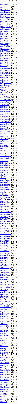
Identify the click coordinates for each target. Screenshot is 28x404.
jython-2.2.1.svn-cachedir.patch (3, 345)
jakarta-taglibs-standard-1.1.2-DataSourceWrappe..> (5, 131)
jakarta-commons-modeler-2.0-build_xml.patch (5, 126)
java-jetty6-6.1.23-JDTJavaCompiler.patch (4, 240)
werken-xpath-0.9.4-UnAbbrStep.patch (4, 391)
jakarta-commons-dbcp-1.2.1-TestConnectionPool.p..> (5, 111)
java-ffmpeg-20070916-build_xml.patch (4, 195)
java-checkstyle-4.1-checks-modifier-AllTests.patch (5, 166)
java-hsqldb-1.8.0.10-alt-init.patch (4, 217)
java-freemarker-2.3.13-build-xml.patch (4, 202)
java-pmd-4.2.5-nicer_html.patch (3, 293)
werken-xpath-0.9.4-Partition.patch (4, 390)
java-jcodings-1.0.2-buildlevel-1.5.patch (4, 229)
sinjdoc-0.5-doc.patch (2, 383)
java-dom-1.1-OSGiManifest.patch (3, 175)
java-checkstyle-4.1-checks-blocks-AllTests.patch (5, 163)
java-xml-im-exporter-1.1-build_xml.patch (4, 327)
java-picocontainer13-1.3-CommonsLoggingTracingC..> (5, 275)
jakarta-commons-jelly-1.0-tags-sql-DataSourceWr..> (5, 122)
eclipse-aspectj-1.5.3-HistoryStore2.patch (4, 69)
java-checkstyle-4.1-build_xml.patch (4, 162)
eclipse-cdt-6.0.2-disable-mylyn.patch (4, 76)
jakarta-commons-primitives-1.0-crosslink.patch (5, 128)
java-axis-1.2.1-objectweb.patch (3, 145)
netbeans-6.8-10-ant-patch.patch (3, 366)
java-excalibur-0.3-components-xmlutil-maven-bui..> (5, 186)
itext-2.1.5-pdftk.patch (2, 94)
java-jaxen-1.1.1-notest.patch (3, 227)
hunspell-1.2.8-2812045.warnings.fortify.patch (5, 92)
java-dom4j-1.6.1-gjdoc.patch (3, 177)
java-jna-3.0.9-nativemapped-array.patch (4, 251)
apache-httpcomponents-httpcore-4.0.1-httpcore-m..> (5, 22)
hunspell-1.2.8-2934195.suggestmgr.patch (4, 93)
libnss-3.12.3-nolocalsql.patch (3, 347)
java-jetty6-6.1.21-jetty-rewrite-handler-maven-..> (5, 239)
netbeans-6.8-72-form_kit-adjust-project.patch (5, 370)
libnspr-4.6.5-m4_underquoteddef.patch (4, 346)
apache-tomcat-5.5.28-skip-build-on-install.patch (5, 42)
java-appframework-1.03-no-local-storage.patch (5, 138)
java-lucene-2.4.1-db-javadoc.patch (4, 261)
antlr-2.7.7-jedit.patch (2, 6)
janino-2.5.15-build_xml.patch (3, 132)
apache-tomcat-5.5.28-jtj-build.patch (4, 41)
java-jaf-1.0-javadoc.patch (3, 226)
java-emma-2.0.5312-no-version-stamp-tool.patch (5, 183)
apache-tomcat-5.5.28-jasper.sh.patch (4, 38)
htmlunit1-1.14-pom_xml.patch (3, 89)
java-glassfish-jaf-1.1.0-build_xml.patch (4, 204)
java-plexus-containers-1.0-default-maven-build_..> (5, 286)
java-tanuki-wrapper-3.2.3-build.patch (4, 318)
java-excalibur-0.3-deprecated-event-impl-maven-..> (5, 189)
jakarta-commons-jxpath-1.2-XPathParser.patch (5, 123)
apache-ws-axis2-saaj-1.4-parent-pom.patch (4, 52)
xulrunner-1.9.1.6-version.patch (3, 402)
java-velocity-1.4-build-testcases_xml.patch (5, 322)
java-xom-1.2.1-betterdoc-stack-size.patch (4, 330)
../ (0, 2)
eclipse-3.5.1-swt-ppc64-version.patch (4, 63)
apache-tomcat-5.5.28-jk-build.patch (4, 39)
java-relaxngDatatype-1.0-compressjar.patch (4, 296)
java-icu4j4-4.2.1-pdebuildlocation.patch (4, 222)
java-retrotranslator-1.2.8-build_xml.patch (4, 297)
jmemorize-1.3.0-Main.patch (3, 343)
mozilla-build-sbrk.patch (2, 358)
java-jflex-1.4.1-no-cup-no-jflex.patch (4, 246)
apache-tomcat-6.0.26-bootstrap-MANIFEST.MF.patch (5, 46)
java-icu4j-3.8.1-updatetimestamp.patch (4, 220)
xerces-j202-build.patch (2, 396)
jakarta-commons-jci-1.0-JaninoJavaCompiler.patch (5, 119)
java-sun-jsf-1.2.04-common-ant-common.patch (5, 314)
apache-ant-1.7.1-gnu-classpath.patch (4, 9)
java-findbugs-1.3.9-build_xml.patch (4, 196)
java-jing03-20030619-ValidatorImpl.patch (4, 248)
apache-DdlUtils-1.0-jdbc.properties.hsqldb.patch (5, 8)
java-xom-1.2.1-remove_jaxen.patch (3, 332)
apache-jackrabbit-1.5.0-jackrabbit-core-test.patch (5, 23)
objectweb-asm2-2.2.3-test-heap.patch (4, 379)
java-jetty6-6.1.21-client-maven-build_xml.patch (5, 237)
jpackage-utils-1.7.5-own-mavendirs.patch (4, 344)
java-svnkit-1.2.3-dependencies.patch (4, 317)
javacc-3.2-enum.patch (2, 337)
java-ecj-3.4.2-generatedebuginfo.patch (4, 180)
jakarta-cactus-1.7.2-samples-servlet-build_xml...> (5, 100)
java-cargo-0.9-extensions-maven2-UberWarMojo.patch (5, 156)
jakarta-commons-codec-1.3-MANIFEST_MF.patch (5, 106)
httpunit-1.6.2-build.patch (3, 90)
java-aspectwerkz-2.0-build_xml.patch (4, 139)
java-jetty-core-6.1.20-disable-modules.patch (5, 235)
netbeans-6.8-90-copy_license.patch (4, 371)
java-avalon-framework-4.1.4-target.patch (4, 141)
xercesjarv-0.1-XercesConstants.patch (4, 398)
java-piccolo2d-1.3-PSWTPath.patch (3, 274)
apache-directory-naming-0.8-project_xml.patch (5, 14)
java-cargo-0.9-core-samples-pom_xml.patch (4, 154)
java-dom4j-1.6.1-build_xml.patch (3, 176)
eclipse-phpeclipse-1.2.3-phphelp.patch (4, 84)
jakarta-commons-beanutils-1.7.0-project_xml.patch (5, 103)
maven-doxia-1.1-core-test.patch (3, 350)
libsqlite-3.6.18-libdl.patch (3, 348)
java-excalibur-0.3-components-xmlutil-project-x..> (5, 187)
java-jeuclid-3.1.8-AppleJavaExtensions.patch (5, 242)
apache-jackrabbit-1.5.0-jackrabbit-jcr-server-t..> (5, 24)
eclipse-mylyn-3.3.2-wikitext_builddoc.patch (5, 82)
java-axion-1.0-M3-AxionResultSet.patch (4, 142)
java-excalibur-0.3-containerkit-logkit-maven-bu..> (5, 188)
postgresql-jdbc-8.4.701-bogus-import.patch (4, 380)
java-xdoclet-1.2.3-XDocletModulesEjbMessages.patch (5, 325)
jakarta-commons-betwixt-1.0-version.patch (4, 105)
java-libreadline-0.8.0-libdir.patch (4, 258)
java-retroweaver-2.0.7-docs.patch (3, 298)
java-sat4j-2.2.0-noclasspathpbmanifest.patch (5, 301)
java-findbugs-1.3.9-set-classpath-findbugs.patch (5, 197)
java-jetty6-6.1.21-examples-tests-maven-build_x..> (5, 238)
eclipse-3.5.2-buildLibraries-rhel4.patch (4, 65)
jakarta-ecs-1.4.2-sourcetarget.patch (4, 130)
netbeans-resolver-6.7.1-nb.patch (3, 375)
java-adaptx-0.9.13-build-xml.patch (4, 136)
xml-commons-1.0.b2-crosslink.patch (4, 400)
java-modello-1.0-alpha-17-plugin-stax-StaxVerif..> (5, 264)
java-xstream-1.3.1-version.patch (3, 334)
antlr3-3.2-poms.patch (2, 7)
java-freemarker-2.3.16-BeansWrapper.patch (4, 203)
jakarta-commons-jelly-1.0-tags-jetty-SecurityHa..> (5, 120)
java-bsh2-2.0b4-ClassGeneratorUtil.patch (4, 147)
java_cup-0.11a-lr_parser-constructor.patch (4, 335)
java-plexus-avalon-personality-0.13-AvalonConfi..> (5, 278)
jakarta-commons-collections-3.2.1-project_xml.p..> (5, 108)
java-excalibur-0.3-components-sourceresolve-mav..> (5, 185)
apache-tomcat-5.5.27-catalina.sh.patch (4, 29)
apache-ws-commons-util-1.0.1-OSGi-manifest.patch (5, 54)
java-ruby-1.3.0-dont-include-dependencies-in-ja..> (5, 300)
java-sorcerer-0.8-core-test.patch (3, 309)
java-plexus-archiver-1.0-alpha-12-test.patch (5, 277)
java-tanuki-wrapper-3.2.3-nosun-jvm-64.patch (5, 319)
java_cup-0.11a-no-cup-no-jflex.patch (4, 336)
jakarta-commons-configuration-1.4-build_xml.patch (5, 109)
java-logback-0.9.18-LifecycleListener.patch (5, 259)
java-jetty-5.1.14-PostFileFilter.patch (4, 231)
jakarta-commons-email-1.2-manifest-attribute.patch (5, 116)
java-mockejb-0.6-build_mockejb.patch (4, 263)
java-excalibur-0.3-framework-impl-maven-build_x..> (5, 192)
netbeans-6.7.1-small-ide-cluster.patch (4, 364)
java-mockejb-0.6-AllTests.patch (3, 262)
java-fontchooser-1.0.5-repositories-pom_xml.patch (5, 199)
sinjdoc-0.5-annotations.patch (3, 382)
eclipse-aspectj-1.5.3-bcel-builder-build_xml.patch (5, 75)
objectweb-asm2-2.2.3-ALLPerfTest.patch (4, 377)
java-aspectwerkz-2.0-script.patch (3, 140)
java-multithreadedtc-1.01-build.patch (4, 267)
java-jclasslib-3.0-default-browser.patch (4, 228)
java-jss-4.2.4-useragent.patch (3, 256)
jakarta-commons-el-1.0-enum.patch (3, 115)
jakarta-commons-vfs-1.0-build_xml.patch (4, 129)
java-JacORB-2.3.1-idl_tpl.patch (3, 133)
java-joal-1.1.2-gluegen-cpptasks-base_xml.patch (5, 254)
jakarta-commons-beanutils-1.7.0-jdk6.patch (4, 102)
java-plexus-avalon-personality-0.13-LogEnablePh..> (5, 281)
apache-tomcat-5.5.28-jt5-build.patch (4, 40)
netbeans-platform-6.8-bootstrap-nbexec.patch (5, 374)
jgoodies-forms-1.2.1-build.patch (3, 341)
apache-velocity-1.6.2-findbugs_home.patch (4, 47)
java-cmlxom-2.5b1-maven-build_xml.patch (4, 171)
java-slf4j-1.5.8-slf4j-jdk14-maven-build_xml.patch (5, 307)
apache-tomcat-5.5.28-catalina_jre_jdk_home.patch (5, 36)
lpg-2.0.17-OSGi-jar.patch (3, 349)
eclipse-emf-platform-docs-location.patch (4, 80)
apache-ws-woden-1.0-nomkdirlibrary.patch (4, 57)
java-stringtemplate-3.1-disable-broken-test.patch (5, 312)
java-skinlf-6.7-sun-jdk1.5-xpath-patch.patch (5, 303)
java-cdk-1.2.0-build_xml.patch (3, 160)
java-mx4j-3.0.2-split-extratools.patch (4, 272)
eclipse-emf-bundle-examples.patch (3, 79)
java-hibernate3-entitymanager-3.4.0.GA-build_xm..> (5, 216)
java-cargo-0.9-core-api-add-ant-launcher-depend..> (5, 152)
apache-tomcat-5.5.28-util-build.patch (4, 44)
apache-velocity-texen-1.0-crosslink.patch (4, 50)
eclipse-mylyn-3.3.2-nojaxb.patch (3, 81)
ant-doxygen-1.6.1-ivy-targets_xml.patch (4, 5)
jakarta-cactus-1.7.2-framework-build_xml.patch (5, 98)
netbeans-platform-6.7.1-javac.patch (4, 372)
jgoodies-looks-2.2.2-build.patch (3, 342)
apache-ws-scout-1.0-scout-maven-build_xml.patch (5, 55)
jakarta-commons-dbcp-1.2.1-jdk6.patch (4, 112)
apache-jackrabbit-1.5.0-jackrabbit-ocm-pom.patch (5, 25)
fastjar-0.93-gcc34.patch (2, 88)
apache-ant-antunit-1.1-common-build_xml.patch (5, 10)
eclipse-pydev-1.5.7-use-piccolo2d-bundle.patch (5, 86)
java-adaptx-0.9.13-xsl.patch (3, 137)
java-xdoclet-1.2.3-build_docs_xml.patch (4, 326)
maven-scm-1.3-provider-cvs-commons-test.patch (5, 351)
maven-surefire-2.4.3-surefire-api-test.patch (5, 355)
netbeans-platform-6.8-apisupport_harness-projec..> (5, 373)
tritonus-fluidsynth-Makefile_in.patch (4, 385)
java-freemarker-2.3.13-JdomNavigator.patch (4, 200)
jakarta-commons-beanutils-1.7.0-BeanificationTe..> (5, 101)
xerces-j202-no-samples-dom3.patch (3, 397)
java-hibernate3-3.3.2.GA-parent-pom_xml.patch (5, 214)
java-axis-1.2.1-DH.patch (2, 143)
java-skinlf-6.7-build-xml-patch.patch (4, 302)
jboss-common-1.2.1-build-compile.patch (4, 339)
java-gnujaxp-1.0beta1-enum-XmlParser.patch (4, 206)
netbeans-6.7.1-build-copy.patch (3, 361)
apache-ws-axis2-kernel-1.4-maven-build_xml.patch (5, 51)
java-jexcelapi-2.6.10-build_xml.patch (4, 243)
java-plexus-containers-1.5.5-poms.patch (4, 288)
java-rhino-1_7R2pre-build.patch (3, 299)
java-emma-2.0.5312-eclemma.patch (3, 182)
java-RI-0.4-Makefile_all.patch (3, 135)
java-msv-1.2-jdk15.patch (2, 266)
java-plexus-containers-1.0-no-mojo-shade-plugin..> (5, 287)
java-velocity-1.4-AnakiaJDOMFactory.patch (4, 321)
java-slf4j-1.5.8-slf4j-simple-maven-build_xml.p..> (5, 308)
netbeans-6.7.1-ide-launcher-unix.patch (4, 362)
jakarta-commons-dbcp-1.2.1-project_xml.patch (5, 113)
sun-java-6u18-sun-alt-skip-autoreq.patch (4, 384)
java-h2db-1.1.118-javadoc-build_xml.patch (4, 210)
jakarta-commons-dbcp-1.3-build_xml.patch (4, 114)
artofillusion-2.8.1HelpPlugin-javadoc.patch (5, 61)
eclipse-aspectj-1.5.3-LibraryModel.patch (4, 70)
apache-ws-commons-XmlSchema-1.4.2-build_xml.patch (5, 53)
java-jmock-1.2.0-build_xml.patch (3, 250)
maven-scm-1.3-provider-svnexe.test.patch (4, 354)
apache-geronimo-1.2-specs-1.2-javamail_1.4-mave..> (5, 20)
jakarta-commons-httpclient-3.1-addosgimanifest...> (5, 118)
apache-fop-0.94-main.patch (3, 15)
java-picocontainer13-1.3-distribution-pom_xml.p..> (5, 276)
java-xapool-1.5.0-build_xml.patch (3, 324)
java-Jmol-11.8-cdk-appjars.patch (3, 134)
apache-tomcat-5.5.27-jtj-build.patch (4, 33)
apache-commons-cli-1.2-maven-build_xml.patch (5, 11)
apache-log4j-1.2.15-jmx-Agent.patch (4, 28)
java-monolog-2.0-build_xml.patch (3, 265)
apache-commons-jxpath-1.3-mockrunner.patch (4, 13)
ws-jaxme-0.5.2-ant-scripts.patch (3, 392)
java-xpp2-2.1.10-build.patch (3, 333)
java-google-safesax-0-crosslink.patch (4, 207)
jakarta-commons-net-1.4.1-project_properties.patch (5, 127)
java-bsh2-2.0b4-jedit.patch (3, 150)
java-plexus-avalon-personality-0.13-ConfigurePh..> (5, 279)
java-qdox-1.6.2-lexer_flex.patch (3, 295)
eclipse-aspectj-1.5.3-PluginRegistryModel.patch (5, 72)
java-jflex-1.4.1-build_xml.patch (3, 244)
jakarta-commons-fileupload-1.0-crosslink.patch (5, 117)
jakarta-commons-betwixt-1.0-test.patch (4, 104)
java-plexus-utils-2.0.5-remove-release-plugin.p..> (5, 292)
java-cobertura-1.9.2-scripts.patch (4, 172)
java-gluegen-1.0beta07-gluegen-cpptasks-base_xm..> (5, 205)
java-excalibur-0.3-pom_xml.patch (3, 193)
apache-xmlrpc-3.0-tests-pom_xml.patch (4, 60)
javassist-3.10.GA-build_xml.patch (3, 338)
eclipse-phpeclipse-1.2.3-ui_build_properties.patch (5, 85)
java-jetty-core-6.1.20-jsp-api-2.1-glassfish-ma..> (5, 236)
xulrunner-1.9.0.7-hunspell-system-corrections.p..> (5, 401)
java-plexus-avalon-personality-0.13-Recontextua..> (5, 282)
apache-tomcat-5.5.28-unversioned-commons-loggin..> (5, 43)
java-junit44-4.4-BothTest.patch (3, 257)
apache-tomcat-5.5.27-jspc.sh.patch (4, 32)
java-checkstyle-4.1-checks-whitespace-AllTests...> (5, 167)
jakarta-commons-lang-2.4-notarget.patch (4, 124)
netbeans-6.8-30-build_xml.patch (3, 367)
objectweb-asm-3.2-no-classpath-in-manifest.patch (5, 376)
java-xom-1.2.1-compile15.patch (3, 331)
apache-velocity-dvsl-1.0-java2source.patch (4, 49)
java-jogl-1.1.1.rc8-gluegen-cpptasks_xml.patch (5, 255)
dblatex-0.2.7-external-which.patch (4, 62)
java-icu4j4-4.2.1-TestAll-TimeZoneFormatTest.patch (5, 221)
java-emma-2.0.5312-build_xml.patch (4, 181)
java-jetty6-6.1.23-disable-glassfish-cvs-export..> (5, 241)
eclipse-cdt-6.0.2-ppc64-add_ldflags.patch (4, 78)
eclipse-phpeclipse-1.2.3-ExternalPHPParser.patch (5, 83)
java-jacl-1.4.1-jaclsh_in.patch (3, 225)
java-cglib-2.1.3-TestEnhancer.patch (4, 161)
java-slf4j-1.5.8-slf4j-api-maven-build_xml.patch (5, 305)
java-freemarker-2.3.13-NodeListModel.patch (4, 201)
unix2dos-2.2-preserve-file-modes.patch (4, 387)
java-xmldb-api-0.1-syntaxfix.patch (4, 328)
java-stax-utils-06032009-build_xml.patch (4, 311)
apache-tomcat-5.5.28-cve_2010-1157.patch (4, 37)
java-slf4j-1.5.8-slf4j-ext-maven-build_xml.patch (5, 306)
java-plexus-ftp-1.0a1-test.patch (3, 290)
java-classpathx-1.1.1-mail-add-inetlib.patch (5, 168)
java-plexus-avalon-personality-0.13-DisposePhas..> (5, 280)
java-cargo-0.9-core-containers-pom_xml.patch (5, 153)
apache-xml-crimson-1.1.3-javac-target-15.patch (5, 58)
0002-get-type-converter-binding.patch (4, 3)
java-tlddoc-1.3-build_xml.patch (3, 320)
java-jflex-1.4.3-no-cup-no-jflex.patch (4, 247)
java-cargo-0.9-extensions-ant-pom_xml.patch (5, 155)
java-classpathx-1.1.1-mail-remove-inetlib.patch (5, 169)
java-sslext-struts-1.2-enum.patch (3, 310)
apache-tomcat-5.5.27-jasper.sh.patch (4, 30)
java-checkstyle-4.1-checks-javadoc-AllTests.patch (5, 165)
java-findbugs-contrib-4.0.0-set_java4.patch (5, 198)
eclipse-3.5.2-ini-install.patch (3, 66)
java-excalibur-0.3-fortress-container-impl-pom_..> (5, 190)
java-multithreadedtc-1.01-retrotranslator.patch (5, 268)
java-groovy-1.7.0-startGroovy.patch (4, 208)
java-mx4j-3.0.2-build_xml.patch (3, 270)
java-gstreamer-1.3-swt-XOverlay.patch (4, 209)
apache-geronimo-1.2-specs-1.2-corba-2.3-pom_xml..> (5, 18)
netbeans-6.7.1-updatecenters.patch (4, 365)
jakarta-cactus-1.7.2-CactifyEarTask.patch (4, 96)
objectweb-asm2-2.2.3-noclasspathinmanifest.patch (5, 378)
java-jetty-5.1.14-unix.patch (3, 233)
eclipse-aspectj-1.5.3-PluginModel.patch (4, 71)
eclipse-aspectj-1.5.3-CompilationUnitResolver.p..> (5, 68)
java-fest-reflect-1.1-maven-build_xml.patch (5, 194)
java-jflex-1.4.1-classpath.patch (3, 245)
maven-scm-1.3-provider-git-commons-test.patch (5, 352)
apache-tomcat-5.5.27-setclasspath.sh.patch (4, 34)
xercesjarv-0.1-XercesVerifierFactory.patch (4, 399)
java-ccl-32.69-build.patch (3, 159)
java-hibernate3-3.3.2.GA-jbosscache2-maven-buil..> (5, 212)
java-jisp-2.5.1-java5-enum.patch (3, 249)
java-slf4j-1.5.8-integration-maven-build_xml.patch (5, 304)
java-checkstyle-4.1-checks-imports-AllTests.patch (5, 164)
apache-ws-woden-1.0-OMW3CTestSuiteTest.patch (5, 56)
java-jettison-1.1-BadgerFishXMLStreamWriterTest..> (5, 230)
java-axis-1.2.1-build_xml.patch (3, 144)
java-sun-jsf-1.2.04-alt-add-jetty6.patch (4, 313)
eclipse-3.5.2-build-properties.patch (4, 64)
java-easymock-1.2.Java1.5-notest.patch (4, 179)
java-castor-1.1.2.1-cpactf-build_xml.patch (4, 158)
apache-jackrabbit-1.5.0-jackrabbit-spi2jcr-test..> (5, 27)
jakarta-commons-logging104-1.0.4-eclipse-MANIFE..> (5, 125)
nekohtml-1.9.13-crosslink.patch (3, 360)
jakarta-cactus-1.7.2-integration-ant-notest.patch (5, 99)
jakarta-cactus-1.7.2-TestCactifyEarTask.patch (5, 97)
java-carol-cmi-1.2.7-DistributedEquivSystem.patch (5, 157)
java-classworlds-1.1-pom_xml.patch (4, 170)
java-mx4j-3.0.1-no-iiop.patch (3, 269)
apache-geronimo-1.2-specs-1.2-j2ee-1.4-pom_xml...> (5, 19)
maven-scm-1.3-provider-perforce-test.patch (4, 353)
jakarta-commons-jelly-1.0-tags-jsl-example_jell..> (5, 121)
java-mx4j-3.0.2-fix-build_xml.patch (4, 271)
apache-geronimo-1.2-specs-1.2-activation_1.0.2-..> (5, 17)
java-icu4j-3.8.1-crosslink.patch (3, 219)
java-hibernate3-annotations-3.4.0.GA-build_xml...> (5, 215)
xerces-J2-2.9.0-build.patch (3, 395)
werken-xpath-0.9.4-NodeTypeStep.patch (4, 389)
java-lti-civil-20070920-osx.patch (3, 260)
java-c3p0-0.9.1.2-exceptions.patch (4, 151)
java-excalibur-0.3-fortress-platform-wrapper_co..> (5, 191)
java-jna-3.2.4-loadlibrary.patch (3, 252)
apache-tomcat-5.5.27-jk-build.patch (4, 31)
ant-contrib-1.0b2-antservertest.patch (4, 4)
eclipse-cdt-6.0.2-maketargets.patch (4, 77)
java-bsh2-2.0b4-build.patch (3, 148)
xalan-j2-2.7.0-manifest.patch (3, 394)
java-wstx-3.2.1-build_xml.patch (3, 323)
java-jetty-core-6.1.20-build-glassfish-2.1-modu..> (5, 234)
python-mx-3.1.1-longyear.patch (3, 381)
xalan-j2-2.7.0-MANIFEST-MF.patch (3, 393)
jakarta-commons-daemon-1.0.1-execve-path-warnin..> (5, 110)
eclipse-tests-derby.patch (3, 87)
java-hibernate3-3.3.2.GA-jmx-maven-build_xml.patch (5, 213)
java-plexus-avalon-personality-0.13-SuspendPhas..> (5, 284)
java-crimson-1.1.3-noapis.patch (3, 173)
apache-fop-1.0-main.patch (3, 16)
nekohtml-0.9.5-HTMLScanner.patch (3, 359)
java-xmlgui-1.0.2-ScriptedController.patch (4, 329)
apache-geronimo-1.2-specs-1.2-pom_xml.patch (5, 21)
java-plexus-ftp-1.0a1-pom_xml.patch (4, 289)
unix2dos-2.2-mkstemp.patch (3, 386)
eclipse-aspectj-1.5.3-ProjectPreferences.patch (5, 73)
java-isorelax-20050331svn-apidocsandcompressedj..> (5, 223)
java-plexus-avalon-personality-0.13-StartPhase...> (5, 283)
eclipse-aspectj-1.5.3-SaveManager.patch (4, 74)
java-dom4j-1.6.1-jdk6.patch (3, 178)
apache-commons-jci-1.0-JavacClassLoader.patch (5, 12)
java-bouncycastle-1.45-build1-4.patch (4, 146)
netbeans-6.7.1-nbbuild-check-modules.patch (4, 363)
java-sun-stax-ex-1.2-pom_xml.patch (4, 316)
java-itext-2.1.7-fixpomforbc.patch (4, 224)
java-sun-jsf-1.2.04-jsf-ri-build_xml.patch (4, 315)
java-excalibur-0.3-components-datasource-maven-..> (5, 184)
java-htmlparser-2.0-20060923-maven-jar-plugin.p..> (5, 218)
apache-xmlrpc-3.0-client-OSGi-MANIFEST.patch (5, 59)
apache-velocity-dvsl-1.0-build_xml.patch (4, 48)
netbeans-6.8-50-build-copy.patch (3, 368)
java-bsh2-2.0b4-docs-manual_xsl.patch (4, 149)
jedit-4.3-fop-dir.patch (2, 340)
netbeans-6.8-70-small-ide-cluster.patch (4, 369)
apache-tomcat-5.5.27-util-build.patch (4, 35)
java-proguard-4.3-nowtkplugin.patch (4, 294)
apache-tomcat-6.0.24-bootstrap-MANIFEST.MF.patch (5, 45)
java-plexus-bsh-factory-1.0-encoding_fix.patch (5, 285)
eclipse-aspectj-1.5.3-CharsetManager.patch (4, 67)
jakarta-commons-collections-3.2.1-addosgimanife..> (5, 107)
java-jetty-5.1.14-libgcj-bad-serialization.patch (5, 232)
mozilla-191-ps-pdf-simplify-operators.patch (5, 357)
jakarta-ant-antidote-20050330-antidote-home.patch (5, 95)
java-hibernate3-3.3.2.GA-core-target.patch (4, 211)
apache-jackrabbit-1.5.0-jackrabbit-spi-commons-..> (5, 26)
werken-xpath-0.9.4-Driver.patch (3, 388)
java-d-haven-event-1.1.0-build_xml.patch (4, 174)
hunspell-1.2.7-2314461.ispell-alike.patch (4, 91)
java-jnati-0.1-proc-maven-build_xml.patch (4, 253)
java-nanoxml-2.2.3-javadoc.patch (3, 273)
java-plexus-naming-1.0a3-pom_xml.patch (4, 291)
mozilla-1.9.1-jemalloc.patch (3, 356)
